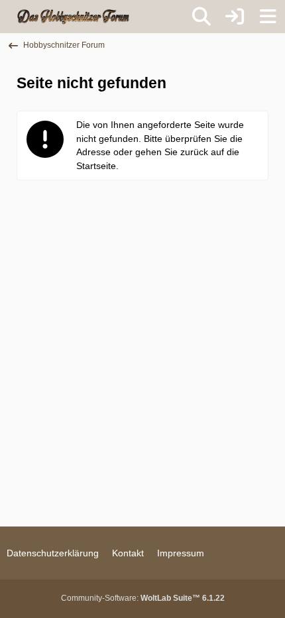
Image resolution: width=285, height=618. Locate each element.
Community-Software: (143, 598)
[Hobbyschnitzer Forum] (74, 16)
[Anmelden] (234, 16)
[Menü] (268, 16)
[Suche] (201, 16)
